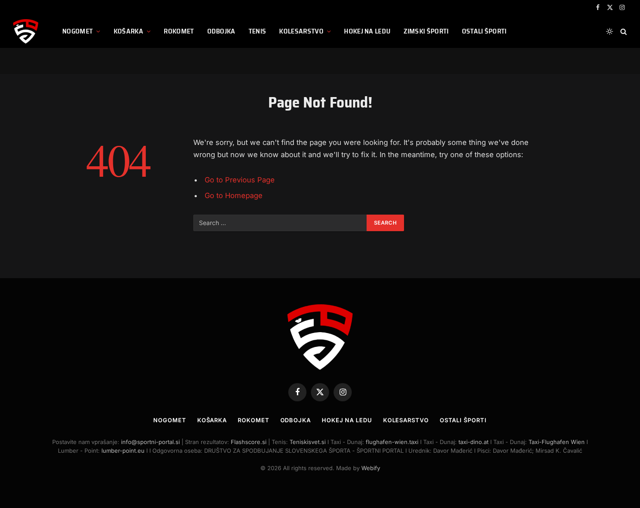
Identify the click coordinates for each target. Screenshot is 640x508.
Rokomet (179, 31)
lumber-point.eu (123, 450)
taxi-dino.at (473, 441)
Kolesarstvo (301, 31)
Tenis (257, 31)
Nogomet (77, 31)
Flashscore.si (248, 441)
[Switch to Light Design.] (609, 31)
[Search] (623, 31)
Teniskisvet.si (308, 441)
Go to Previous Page (240, 179)
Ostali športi (484, 31)
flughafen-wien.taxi (392, 441)
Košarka (128, 31)
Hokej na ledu (367, 31)
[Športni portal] (26, 31)
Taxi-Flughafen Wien (557, 441)
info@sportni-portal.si (150, 441)
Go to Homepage (234, 195)
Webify (370, 467)
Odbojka (221, 31)
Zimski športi (426, 31)
